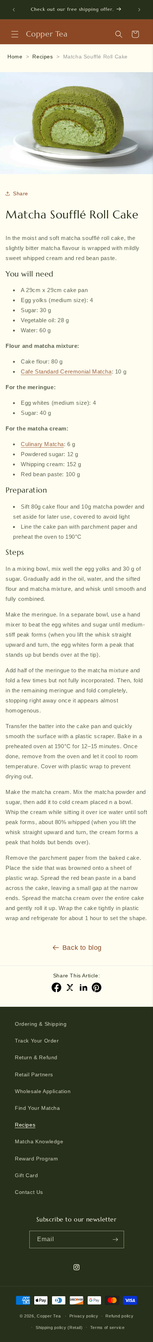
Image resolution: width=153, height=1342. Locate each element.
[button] (15, 34)
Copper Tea (49, 1316)
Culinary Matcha (42, 444)
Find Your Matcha (37, 1108)
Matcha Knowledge (39, 1141)
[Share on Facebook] (56, 987)
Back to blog (82, 947)
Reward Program (36, 1159)
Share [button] (20, 193)
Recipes (42, 57)
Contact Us (29, 1192)
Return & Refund (36, 1057)
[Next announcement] (139, 9)
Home (14, 57)
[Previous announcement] (14, 9)
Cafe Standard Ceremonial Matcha (66, 371)
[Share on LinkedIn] (83, 987)
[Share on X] (70, 987)
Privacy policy (83, 1316)
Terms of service (107, 1327)
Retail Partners (34, 1074)
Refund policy (119, 1316)
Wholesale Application (43, 1091)
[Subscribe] (115, 1239)
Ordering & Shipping (40, 1024)
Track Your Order (37, 1041)
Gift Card (26, 1175)
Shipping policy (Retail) (59, 1327)
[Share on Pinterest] (96, 987)
